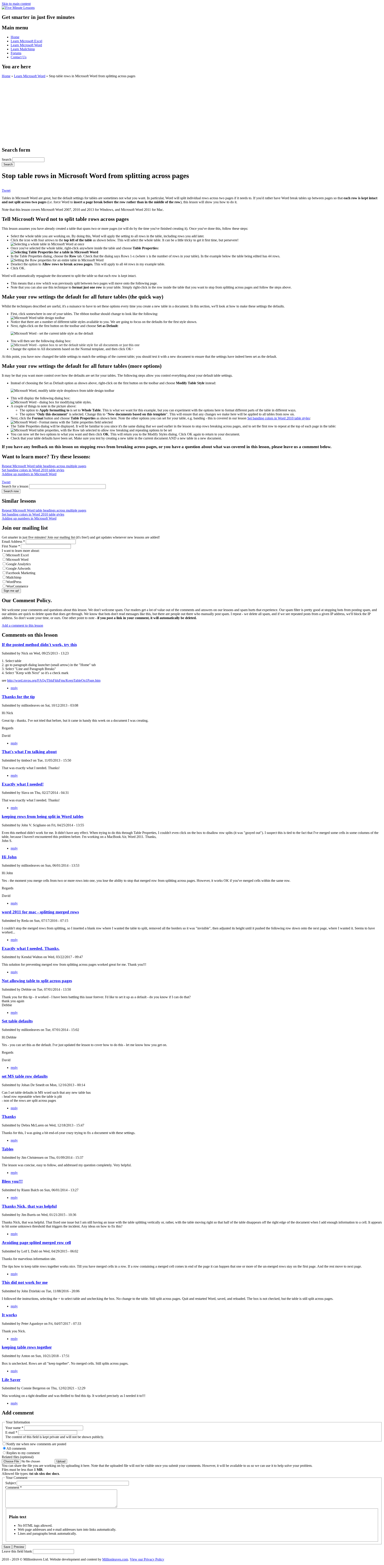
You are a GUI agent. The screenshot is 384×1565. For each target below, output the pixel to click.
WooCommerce (17, 586)
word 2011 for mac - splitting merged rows (40, 912)
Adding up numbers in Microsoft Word (29, 474)
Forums (16, 53)
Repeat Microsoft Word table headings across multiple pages (44, 466)
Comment (13, 1487)
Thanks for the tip (18, 696)
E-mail (11, 1432)
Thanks (9, 1116)
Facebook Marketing (20, 573)
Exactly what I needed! (23, 784)
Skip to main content (16, 4)
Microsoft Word (17, 559)
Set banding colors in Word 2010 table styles (278, 418)
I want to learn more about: (21, 551)
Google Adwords (18, 568)
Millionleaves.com (115, 1559)
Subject (11, 1483)
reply (14, 688)
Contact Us (18, 57)
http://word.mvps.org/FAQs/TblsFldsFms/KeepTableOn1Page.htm (53, 680)
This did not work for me (25, 1282)
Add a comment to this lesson (22, 625)
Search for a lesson (15, 486)
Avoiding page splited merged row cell (36, 1242)
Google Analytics (18, 564)
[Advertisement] (192, 111)
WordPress (13, 582)
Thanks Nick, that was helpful (29, 1206)
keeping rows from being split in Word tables (42, 816)
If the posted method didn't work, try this (39, 644)
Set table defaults (17, 1021)
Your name (14, 1428)
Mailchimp (13, 577)
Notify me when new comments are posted (36, 1444)
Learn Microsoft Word (26, 45)
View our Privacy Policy (147, 1559)
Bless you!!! (12, 1181)
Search (7, 159)
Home (15, 37)
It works (9, 1315)
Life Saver (11, 1379)
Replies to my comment (23, 1453)
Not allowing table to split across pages (37, 980)
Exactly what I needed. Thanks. (31, 948)
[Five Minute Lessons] (18, 8)
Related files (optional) (18, 1457)
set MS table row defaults (25, 1076)
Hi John (9, 857)
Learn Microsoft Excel (26, 41)
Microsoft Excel (17, 555)
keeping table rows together (27, 1347)
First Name (11, 546)
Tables (7, 1149)
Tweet (6, 190)
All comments (16, 1448)
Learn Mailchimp (23, 49)
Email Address (13, 541)
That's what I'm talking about (29, 751)
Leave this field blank (17, 1551)
